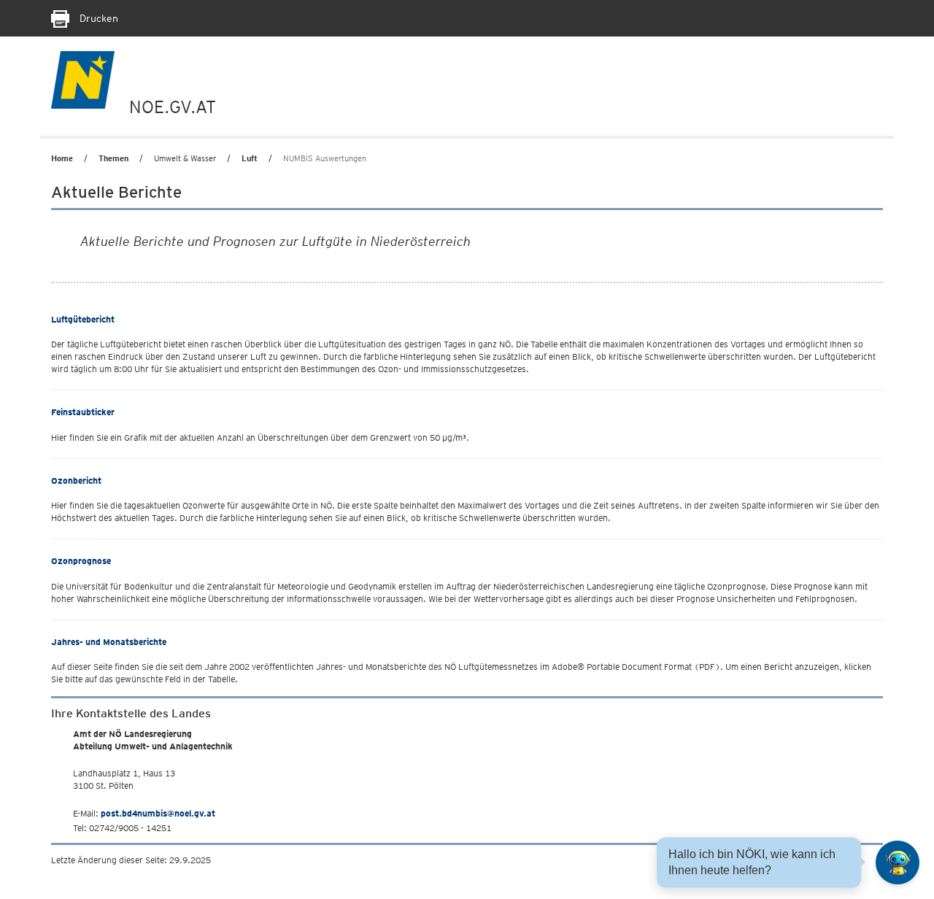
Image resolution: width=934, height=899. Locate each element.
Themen (113, 158)
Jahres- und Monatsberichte (108, 641)
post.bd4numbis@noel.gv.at (158, 813)
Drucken (97, 18)
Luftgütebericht (83, 319)
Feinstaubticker (83, 411)
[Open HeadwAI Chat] (897, 862)
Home (62, 158)
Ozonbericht (76, 480)
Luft (250, 158)
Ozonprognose (81, 560)
